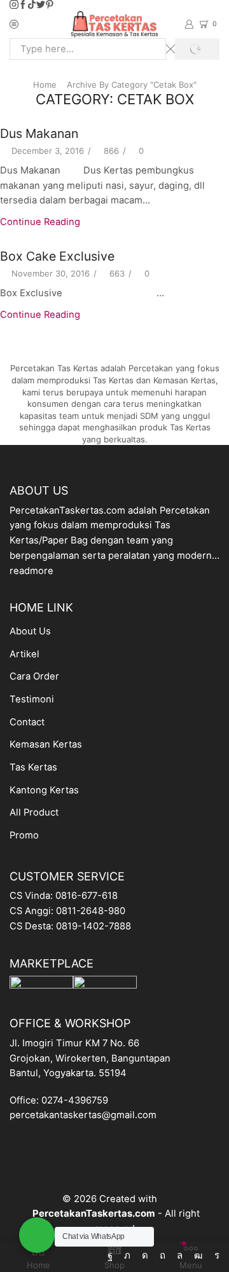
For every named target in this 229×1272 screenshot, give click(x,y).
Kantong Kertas (44, 790)
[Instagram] (14, 5)
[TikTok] (31, 5)
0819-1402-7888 (93, 926)
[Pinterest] (49, 5)
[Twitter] (40, 5)
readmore (31, 571)
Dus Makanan (39, 133)
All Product (34, 812)
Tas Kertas (33, 767)
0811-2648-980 (90, 911)
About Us (30, 631)
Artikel (24, 654)
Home (45, 84)
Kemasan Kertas (46, 744)
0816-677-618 (86, 895)
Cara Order (34, 676)
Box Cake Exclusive (57, 256)
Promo (24, 835)
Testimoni (32, 699)
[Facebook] (22, 5)
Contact (27, 722)
